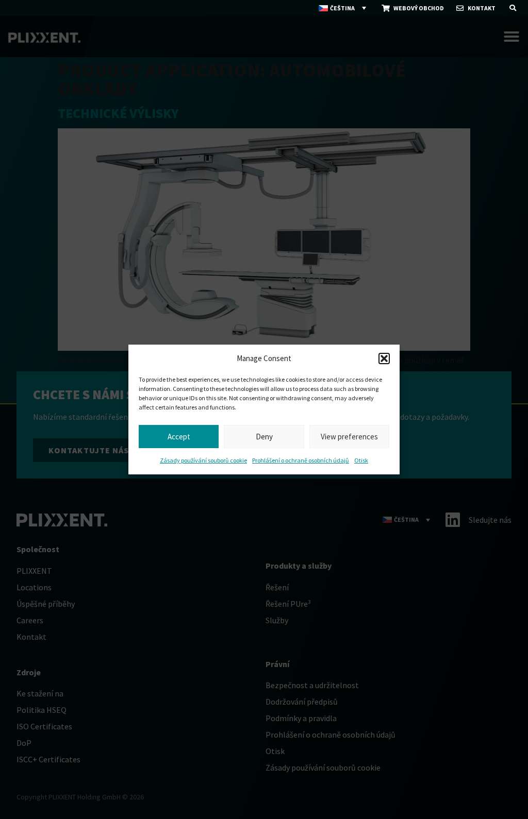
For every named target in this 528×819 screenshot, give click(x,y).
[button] (384, 358)
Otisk (361, 460)
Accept (179, 436)
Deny (264, 436)
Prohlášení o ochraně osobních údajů (300, 460)
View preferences (349, 436)
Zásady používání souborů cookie (203, 460)
